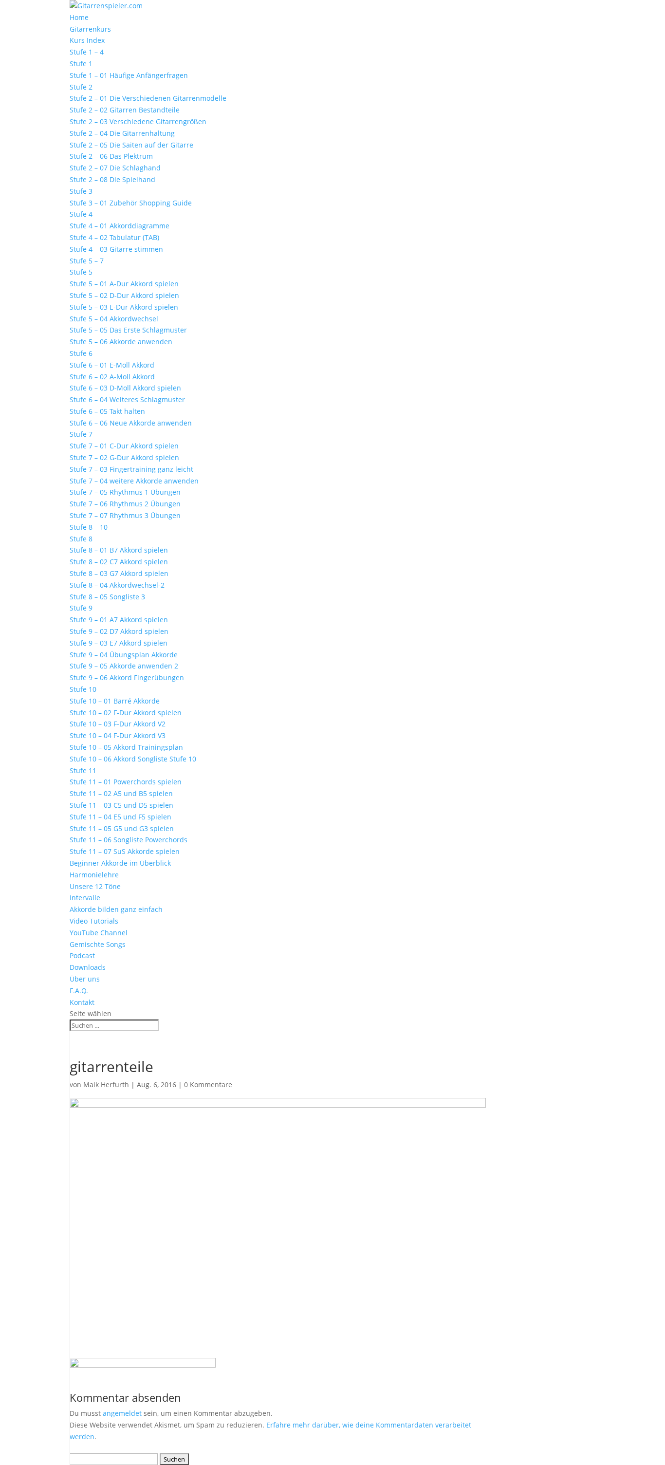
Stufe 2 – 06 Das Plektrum (111, 156)
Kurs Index (87, 40)
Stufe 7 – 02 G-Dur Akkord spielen (124, 457)
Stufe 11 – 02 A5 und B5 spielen (121, 793)
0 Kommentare (208, 1084)
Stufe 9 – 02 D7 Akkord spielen (119, 631)
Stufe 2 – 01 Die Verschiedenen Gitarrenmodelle (148, 98)
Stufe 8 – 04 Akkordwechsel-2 (117, 585)
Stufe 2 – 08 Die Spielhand (112, 179)
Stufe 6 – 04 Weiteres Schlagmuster (127, 399)
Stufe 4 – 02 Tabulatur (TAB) (114, 237)
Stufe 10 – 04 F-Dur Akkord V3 (118, 735)
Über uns (85, 978)
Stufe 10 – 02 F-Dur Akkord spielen (126, 712)
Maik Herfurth (106, 1084)
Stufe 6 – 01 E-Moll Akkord (112, 365)
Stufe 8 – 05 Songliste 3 (107, 596)
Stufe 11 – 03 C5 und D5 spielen (121, 805)
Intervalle (85, 897)
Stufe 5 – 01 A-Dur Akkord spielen (124, 283)
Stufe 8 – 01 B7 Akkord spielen (119, 550)
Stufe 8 (81, 538)
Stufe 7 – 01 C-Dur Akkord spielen (124, 445)
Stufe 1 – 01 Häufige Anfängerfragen (129, 75)
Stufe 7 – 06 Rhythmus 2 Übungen (125, 503)
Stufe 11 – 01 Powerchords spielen (126, 781)
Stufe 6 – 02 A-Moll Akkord (112, 376)
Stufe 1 (81, 63)
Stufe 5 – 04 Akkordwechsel (114, 318)
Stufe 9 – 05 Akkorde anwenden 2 (124, 665)
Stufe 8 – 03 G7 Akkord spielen (119, 573)
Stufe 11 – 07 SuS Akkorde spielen (125, 851)
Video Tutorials (94, 921)
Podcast (82, 955)
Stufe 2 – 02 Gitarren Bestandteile (125, 109)
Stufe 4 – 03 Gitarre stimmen (116, 249)
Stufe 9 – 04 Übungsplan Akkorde (124, 654)
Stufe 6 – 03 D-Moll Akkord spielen (125, 387)
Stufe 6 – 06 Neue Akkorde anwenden (131, 422)
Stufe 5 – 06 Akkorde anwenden (121, 341)
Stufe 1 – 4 (87, 51)
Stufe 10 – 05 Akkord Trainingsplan (126, 747)
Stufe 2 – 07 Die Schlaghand (115, 167)
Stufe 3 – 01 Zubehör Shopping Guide (131, 202)
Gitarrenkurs (90, 29)
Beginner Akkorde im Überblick (120, 863)
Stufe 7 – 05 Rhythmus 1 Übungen (125, 492)
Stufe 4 (81, 214)
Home (79, 17)
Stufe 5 (81, 272)
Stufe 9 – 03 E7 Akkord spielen (118, 643)
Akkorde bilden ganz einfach (116, 909)
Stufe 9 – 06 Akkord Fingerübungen (127, 677)
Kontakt (82, 1002)
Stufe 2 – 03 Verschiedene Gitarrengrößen (138, 121)
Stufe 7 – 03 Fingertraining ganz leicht (131, 469)
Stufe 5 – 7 (87, 260)
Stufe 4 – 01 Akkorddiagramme (119, 225)
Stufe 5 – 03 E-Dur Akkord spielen (124, 307)
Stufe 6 (81, 353)
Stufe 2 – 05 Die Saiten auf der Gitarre (131, 144)
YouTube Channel (99, 932)
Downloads (88, 967)
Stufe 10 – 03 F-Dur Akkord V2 (118, 723)
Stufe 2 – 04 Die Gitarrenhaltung (122, 133)
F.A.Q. (79, 990)
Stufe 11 (83, 770)
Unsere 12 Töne (95, 886)
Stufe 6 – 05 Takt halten (107, 411)
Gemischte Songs (98, 944)
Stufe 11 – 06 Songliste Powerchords (128, 839)
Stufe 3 (81, 191)
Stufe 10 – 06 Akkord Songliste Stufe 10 (133, 758)
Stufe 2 (81, 87)
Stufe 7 (81, 434)
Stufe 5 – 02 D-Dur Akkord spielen (124, 295)
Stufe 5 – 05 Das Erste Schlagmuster (128, 329)
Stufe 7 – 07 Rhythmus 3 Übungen (125, 515)
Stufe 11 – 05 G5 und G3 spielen (122, 828)
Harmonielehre (94, 874)
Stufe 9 (81, 607)
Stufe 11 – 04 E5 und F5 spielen (120, 816)
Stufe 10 (83, 689)
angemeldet (122, 1413)
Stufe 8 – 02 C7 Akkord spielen (119, 561)
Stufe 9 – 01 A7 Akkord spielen (119, 619)
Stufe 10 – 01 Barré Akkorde (115, 700)
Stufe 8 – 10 (89, 527)
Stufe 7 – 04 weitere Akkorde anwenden (134, 480)
